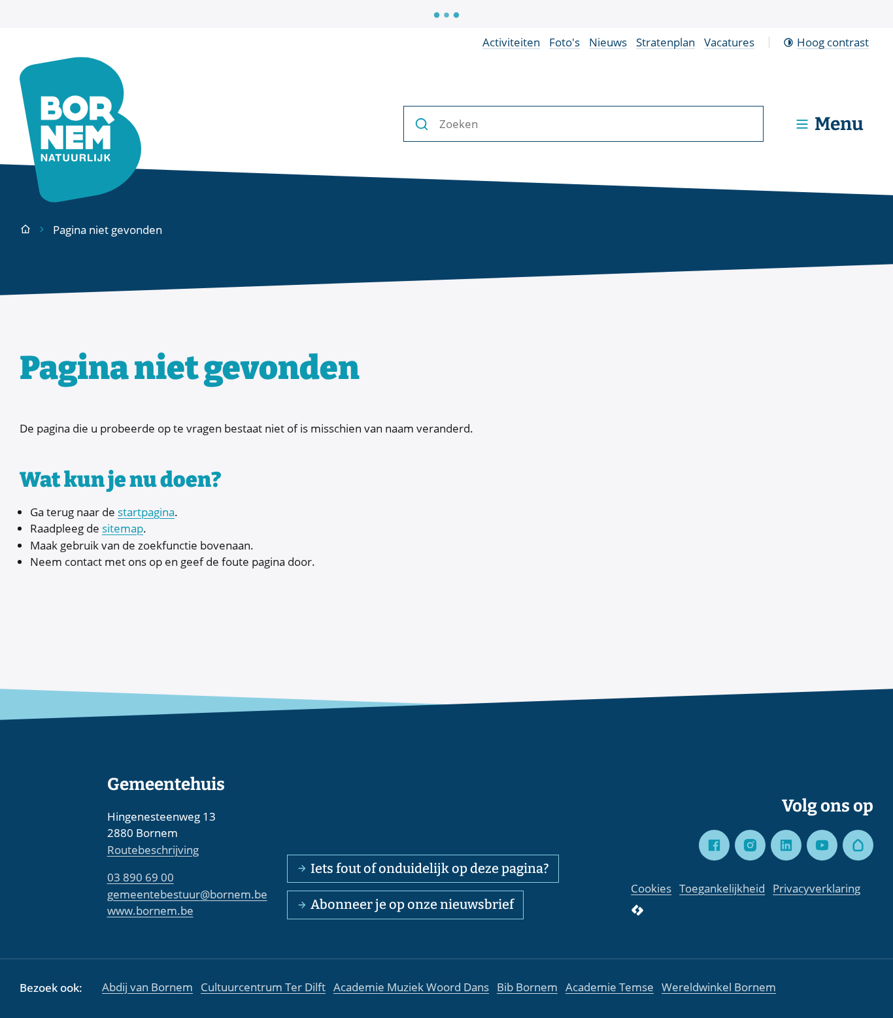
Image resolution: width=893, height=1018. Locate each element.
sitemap (122, 528)
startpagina (146, 511)
